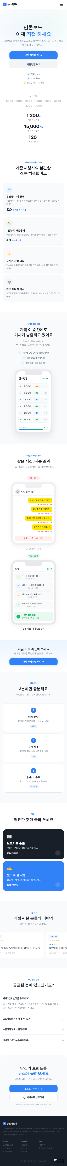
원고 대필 (6, 1148)
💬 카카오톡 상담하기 (33, 1097)
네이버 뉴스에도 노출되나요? (33, 1040)
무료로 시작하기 (31, 1088)
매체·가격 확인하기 (32, 661)
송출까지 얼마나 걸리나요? (33, 1029)
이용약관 (41, 1145)
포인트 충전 (7, 1151)
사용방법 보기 (34, 64)
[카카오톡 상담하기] (59, 1161)
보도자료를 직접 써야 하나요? (33, 1018)
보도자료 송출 (8, 1145)
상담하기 (24, 1151)
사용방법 (24, 1145)
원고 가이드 (25, 1148)
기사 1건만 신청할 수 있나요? (33, 998)
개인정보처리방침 (45, 1148)
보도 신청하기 (32, 55)
